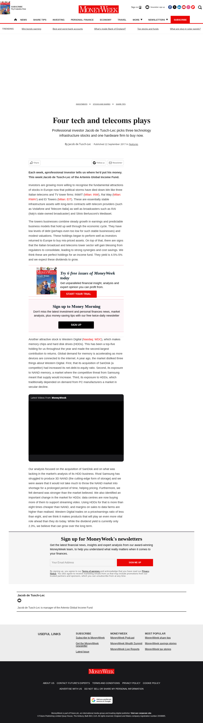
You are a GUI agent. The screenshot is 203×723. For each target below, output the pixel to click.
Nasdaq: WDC (92, 339)
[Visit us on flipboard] (193, 7)
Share (36, 162)
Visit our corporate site (141, 716)
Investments (81, 104)
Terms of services (91, 571)
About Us (48, 686)
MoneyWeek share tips (158, 641)
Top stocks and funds (148, 29)
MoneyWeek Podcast (122, 641)
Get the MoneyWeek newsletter (87, 647)
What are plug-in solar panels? (185, 29)
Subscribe (180, 20)
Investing (59, 20)
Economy (105, 20)
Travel (122, 20)
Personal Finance (82, 20)
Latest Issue (82, 654)
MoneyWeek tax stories (158, 652)
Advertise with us (70, 692)
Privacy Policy (131, 686)
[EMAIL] (20, 600)
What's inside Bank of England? (110, 29)
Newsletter (117, 162)
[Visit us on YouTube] (184, 7)
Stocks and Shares (101, 104)
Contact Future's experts (73, 686)
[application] (76, 428)
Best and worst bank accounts (68, 29)
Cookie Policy (151, 686)
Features (133, 144)
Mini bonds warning (31, 29)
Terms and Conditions (106, 686)
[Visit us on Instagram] (188, 7)
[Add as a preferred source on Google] (101, 703)
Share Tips (39, 20)
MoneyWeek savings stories (161, 646)
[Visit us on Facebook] (170, 7)
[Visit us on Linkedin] (179, 7)
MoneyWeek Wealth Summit (126, 646)
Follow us (101, 162)
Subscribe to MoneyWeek (90, 641)
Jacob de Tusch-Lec (79, 144)
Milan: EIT (64, 199)
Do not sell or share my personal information (114, 692)
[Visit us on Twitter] (175, 7)
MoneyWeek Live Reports (124, 652)
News (23, 20)
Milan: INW (91, 194)
